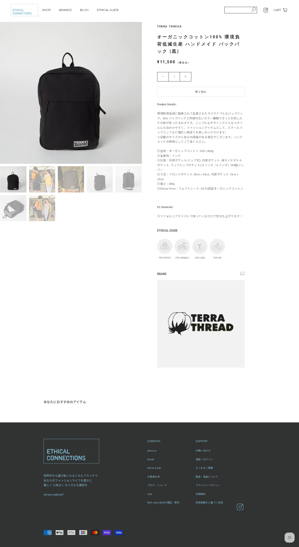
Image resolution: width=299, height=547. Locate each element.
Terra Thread (169, 26)
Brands (150, 459)
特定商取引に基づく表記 (209, 502)
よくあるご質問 (204, 468)
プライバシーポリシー (208, 485)
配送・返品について (207, 476)
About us (152, 450)
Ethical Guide (154, 468)
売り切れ (201, 91)
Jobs (149, 494)
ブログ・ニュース (157, 485)
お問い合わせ (203, 450)
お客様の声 (153, 476)
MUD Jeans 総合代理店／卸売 (163, 502)
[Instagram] (266, 10)
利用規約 (201, 494)
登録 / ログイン (204, 459)
